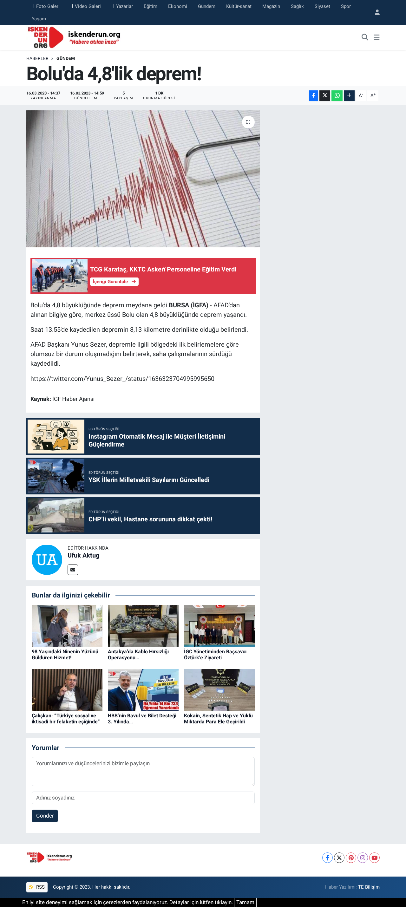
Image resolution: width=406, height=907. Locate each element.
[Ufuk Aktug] (47, 559)
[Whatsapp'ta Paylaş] (337, 95)
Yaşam (39, 19)
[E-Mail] (73, 569)
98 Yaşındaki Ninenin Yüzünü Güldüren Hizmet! (65, 655)
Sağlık (297, 6)
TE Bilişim (369, 887)
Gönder (45, 815)
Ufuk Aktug (83, 555)
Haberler (37, 58)
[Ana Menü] (377, 38)
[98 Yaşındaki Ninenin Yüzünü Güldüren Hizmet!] (67, 625)
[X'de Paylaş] (324, 95)
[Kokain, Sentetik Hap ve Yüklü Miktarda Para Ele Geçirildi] (219, 689)
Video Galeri (88, 6)
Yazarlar (124, 6)
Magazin (271, 6)
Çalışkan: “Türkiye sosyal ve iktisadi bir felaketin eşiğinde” (66, 719)
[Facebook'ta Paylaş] (313, 95)
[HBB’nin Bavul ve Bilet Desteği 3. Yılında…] (143, 689)
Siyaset (322, 6)
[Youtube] (374, 857)
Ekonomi (177, 6)
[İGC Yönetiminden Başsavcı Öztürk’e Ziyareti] (219, 625)
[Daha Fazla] (349, 95)
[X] (339, 857)
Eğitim (150, 6)
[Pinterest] (351, 857)
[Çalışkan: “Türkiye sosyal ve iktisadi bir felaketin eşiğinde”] (67, 689)
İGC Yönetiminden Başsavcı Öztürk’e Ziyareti (215, 655)
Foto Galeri (48, 6)
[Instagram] (362, 857)
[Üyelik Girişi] (375, 12)
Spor (346, 6)
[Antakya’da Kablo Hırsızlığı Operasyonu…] (143, 625)
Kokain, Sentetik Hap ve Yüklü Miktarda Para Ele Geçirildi (218, 719)
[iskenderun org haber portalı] (75, 37)
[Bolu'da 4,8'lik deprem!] (143, 178)
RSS (40, 887)
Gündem (206, 6)
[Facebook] (327, 857)
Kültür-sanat (239, 6)
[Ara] (365, 38)
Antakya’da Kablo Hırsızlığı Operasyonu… (138, 655)
